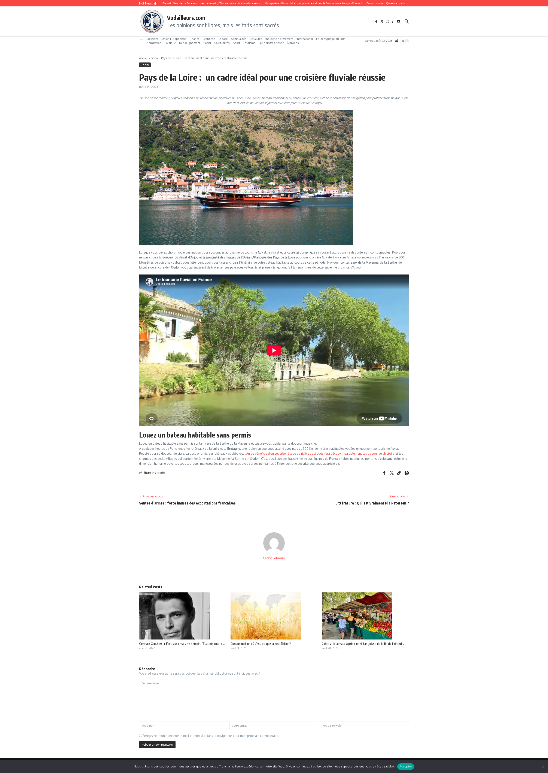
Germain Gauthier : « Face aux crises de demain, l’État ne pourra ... (182, 643)
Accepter (405, 766)
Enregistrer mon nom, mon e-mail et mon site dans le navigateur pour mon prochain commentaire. (211, 735)
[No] (543, 766)
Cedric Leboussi (274, 558)
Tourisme (249, 43)
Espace (223, 38)
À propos (293, 43)
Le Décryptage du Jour (330, 38)
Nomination (154, 43)
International (304, 38)
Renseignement (189, 43)
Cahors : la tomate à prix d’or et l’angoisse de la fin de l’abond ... (363, 643)
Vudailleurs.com (186, 17)
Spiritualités (238, 38)
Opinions (153, 38)
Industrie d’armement (279, 38)
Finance (195, 38)
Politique (170, 43)
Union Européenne (174, 38)
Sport (236, 43)
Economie (209, 38)
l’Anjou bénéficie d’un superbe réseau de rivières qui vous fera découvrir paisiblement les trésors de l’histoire (320, 453)
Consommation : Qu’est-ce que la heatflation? (261, 643)
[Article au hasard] (396, 41)
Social (207, 43)
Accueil (143, 58)
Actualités (256, 38)
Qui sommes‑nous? (271, 43)
